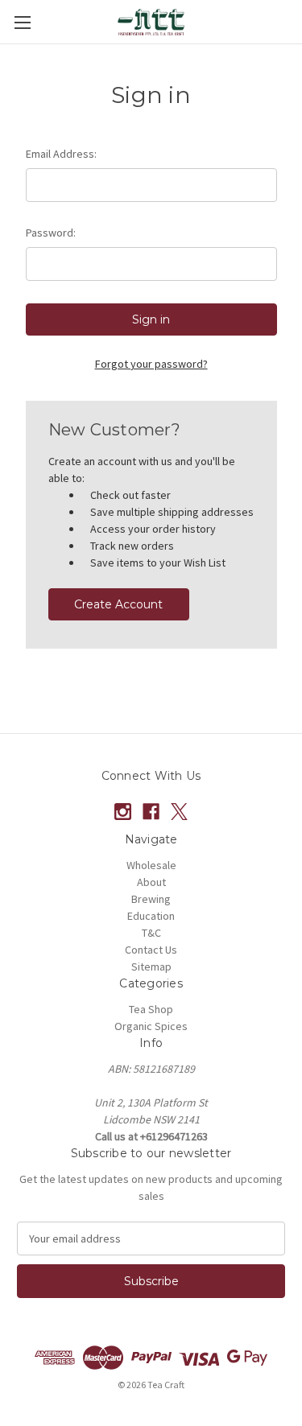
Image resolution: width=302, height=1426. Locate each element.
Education (151, 916)
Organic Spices (151, 1026)
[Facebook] (151, 811)
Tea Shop (151, 1009)
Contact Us (151, 949)
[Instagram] (122, 811)
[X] (179, 811)
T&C (151, 932)
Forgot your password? (151, 363)
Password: (51, 232)
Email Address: (61, 153)
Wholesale (151, 865)
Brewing (151, 899)
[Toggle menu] (22, 22)
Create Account (118, 604)
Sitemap (151, 966)
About (151, 882)
